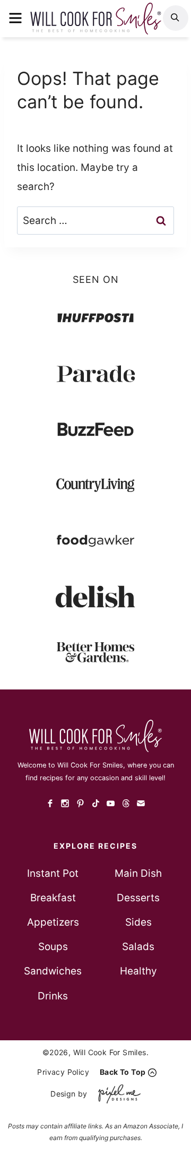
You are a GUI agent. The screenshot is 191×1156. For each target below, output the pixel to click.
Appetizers (53, 922)
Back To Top (122, 1071)
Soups (53, 947)
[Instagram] (65, 803)
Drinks (53, 996)
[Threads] (126, 803)
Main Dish (138, 873)
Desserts (138, 898)
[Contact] (141, 803)
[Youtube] (110, 803)
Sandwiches (53, 971)
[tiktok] (95, 803)
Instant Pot (53, 873)
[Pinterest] (80, 803)
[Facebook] (50, 803)
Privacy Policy (63, 1071)
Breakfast (53, 898)
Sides (138, 922)
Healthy (138, 971)
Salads (138, 947)
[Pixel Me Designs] (117, 1093)
